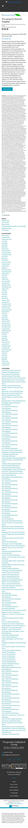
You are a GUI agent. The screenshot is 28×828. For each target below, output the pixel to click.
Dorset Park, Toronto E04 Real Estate (19, 128)
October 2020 (6, 308)
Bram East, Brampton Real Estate (11, 395)
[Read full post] (14, 16)
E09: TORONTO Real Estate (19, 137)
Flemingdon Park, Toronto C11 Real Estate (13, 532)
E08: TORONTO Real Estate (10, 500)
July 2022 (4, 275)
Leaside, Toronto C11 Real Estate (11, 572)
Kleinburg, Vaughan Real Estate (18, 157)
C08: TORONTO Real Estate (10, 425)
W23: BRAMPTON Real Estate (10, 709)
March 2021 (5, 298)
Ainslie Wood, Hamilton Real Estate (14, 95)
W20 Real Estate (15, 201)
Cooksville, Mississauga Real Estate (11, 463)
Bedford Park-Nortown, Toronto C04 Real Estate (14, 100)
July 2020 (4, 313)
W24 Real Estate (10, 203)
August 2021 (5, 289)
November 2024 (6, 252)
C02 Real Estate (14, 109)
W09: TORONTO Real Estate (12, 195)
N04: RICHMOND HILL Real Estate (11, 599)
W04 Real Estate (19, 192)
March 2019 (5, 340)
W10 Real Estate (21, 195)
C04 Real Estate (8, 110)
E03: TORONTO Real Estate (19, 133)
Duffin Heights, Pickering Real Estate (12, 131)
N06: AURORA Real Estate (20, 169)
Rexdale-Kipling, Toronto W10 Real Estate (13, 625)
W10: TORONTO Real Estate (7, 197)
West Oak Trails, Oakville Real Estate (12, 719)
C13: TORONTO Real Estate (9, 441)
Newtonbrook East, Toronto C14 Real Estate (15, 171)
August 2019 (5, 332)
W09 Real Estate (6, 684)
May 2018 (4, 357)
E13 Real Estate (14, 140)
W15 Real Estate (16, 197)
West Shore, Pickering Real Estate (11, 721)
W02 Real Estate (6, 669)
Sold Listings (5, 230)
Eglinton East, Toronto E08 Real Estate (14, 143)
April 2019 (4, 338)
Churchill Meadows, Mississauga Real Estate (11, 123)
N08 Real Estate (5, 170)
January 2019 (5, 344)
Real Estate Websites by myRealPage (14, 803)
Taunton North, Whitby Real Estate (8, 185)
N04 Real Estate (6, 597)
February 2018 (6, 363)
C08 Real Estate (16, 113)
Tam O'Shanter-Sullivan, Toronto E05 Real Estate (15, 184)
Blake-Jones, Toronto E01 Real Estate (12, 104)
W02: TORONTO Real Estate (10, 192)
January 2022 (5, 283)
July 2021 (4, 290)
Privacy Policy (16, 802)
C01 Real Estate (19, 108)
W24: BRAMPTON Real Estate (19, 203)
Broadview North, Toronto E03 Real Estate (13, 107)
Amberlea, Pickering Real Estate (10, 372)
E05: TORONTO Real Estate (7, 136)
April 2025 (4, 247)
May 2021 (4, 294)
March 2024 (5, 260)
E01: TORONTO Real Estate (7, 132)
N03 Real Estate (21, 166)
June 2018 (4, 355)
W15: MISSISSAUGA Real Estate (11, 694)
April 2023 (4, 268)
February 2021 (6, 300)
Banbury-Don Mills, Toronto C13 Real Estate (14, 378)
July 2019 (4, 334)
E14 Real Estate (8, 141)
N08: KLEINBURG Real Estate (14, 170)
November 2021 (6, 285)
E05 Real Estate (21, 135)
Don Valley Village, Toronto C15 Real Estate (13, 469)
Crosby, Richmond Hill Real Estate (9, 127)
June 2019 (4, 336)
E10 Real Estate (6, 505)
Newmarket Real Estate (8, 608)
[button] (9, 759)
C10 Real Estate (5, 115)
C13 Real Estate (16, 117)
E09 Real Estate (10, 137)
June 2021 (4, 292)
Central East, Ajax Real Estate (8, 122)
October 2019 (5, 329)
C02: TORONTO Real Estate (10, 410)
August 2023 (5, 266)
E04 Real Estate (6, 490)
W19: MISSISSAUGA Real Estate (10, 702)
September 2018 (6, 349)
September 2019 (6, 330)
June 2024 (5, 256)
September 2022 (6, 271)
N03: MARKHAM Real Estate (9, 595)
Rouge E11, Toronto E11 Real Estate (11, 629)
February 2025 (6, 250)
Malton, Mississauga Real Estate (10, 576)
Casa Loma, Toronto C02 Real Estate (12, 450)
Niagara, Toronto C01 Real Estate (8, 173)
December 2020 (6, 304)
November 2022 (6, 269)
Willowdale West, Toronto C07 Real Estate (13, 728)
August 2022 (5, 273)
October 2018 (6, 348)
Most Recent (5, 235)
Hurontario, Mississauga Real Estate (9, 152)
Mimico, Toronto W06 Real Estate (13, 164)
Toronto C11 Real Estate (16, 187)
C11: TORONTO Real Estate (7, 117)
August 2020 (5, 311)
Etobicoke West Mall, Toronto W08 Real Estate (11, 145)
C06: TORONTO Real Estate (12, 112)
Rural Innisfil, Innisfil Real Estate (18, 180)
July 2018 (4, 353)
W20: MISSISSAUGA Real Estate (11, 705)
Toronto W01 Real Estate (13, 188)
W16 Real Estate (15, 198)
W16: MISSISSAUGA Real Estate (10, 698)
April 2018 (4, 359)
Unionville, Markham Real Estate (11, 189)
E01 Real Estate (23, 131)
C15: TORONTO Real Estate (12, 119)
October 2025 (6, 237)
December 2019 (6, 325)
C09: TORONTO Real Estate (19, 114)
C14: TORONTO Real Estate (18, 118)
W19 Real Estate (15, 199)
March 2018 (5, 361)
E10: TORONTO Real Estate (12, 138)
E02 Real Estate (16, 132)
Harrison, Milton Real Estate (12, 148)
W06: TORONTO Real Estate (17, 194)
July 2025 (4, 241)
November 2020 (6, 306)
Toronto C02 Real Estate (7, 187)
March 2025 (5, 249)
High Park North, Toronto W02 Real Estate (13, 545)
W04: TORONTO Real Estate (10, 675)
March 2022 (5, 279)
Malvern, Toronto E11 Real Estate (18, 161)
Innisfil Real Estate (20, 152)
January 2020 (5, 323)
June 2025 (5, 243)
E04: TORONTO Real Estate (12, 135)
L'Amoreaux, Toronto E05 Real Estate (9, 159)
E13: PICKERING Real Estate (9, 515)
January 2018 (5, 365)
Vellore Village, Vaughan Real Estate (12, 190)
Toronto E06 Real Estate (8, 658)
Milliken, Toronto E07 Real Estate (11, 582)
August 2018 (5, 351)
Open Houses (5, 224)
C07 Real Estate (21, 112)
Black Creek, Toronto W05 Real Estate (12, 391)
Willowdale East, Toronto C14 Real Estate (10, 208)
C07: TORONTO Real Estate (7, 113)
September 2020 (6, 310)
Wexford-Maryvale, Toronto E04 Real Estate (13, 207)
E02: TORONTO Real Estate (10, 484)
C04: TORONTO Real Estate (17, 110)
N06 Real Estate (12, 169)
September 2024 (6, 254)
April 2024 (4, 258)
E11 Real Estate (21, 138)
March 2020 (5, 319)
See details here (6, 39)
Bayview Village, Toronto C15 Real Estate (13, 380)
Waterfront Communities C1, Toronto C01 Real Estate (12, 204)
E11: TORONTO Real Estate (9, 511)
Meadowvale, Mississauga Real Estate (9, 162)
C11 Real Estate (23, 115)
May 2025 (4, 245)
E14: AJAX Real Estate (15, 141)
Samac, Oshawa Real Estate (7, 181)
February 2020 (6, 321)
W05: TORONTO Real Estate (10, 679)
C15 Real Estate (6, 446)
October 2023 (6, 264)
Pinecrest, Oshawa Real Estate (13, 175)
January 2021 (5, 302)
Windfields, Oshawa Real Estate (10, 734)
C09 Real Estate (10, 114)
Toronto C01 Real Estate (21, 185)
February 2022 (6, 281)
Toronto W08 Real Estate (9, 662)
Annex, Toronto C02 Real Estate (17, 96)
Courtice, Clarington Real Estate (18, 126)
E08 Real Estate (16, 136)
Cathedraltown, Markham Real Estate (16, 121)
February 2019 (6, 342)
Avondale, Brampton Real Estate (8, 98)
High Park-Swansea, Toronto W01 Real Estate (14, 151)
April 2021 (4, 296)
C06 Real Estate (6, 416)
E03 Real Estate (10, 133)
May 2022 (4, 277)
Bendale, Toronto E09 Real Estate (11, 385)
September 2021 (6, 287)
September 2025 (6, 239)
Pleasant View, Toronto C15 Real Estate (13, 623)
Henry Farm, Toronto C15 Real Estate (12, 543)
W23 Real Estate (15, 202)
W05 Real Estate (14, 193)
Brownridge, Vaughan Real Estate (9, 108)
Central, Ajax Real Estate (19, 122)
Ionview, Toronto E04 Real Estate (11, 555)
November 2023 (6, 262)
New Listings (5, 222)
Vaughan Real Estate (11, 27)
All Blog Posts (5, 220)
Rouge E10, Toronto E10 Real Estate (12, 178)
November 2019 (6, 327)
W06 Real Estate (8, 194)
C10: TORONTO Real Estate (13, 115)
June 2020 (5, 315)
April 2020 (4, 317)
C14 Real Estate (10, 118)
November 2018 (6, 346)
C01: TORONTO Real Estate (10, 406)
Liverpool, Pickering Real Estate (13, 160)
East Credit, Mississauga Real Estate (12, 521)
